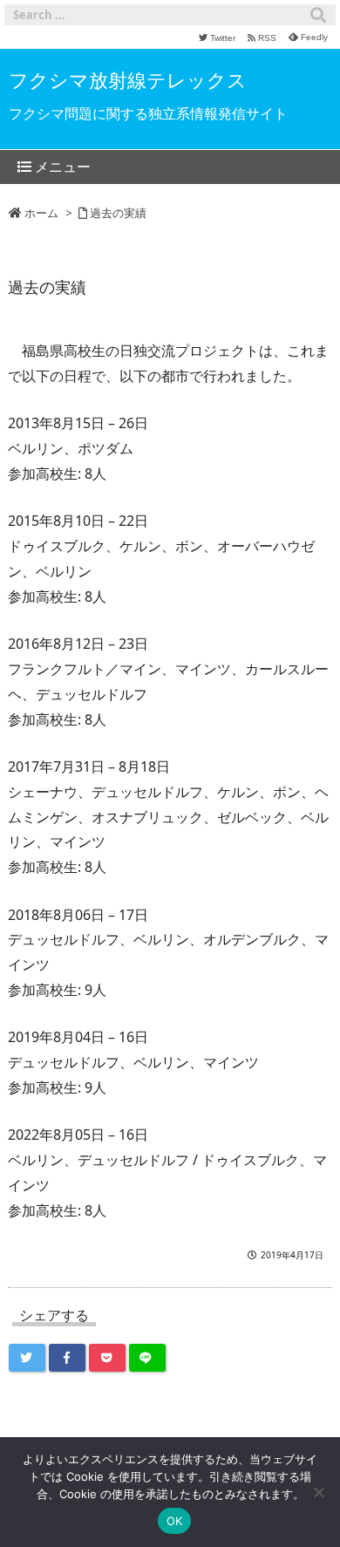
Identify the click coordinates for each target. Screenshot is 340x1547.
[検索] (318, 14)
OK (175, 1521)
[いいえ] (318, 1492)
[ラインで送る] (147, 1358)
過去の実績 (118, 213)
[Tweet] (27, 1358)
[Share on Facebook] (67, 1358)
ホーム (41, 213)
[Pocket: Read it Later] (107, 1358)
